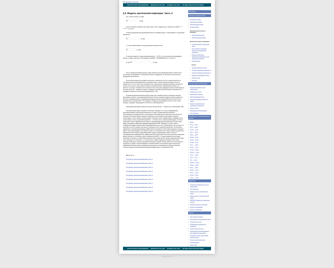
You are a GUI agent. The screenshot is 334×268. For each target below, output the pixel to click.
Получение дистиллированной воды (200, 219)
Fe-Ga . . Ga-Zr (194, 150)
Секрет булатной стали (196, 228)
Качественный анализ (198, 35)
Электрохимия (196, 61)
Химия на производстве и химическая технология (145, 8)
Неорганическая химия (196, 24)
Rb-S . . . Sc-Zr (194, 172)
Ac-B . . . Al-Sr (194, 124)
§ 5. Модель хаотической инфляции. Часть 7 (139, 183)
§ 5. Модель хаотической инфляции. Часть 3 (139, 167)
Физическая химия (195, 19)
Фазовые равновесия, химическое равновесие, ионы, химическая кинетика (201, 56)
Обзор (192, 122)
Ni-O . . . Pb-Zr (194, 167)
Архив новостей (194, 242)
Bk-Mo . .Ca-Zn (194, 137)
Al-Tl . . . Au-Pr (194, 127)
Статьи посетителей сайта (197, 240)
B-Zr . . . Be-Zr (194, 132)
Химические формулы (196, 94)
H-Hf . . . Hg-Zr (194, 155)
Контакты (169, 8)
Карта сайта (193, 245)
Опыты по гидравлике (196, 207)
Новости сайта (196, 78)
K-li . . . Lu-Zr (193, 160)
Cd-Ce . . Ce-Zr (194, 139)
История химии (194, 27)
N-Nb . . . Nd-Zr (194, 165)
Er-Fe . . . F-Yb (194, 147)
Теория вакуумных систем (199, 67)
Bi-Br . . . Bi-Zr (194, 134)
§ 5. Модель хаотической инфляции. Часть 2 (139, 163)
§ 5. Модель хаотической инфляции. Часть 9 (139, 191)
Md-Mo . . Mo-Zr (194, 162)
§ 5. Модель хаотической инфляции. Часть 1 (139, 159)
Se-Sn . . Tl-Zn (194, 175)
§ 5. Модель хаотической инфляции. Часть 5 (139, 175)
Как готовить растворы (196, 216)
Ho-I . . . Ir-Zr (193, 157)
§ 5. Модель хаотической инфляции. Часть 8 (139, 187)
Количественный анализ (199, 37)
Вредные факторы (173, 5)
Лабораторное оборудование (137, 5)
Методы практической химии (193, 5)
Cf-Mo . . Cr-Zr (194, 142)
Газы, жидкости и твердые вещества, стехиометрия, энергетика (199, 50)
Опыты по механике (196, 209)
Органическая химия (196, 22)
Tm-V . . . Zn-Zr (194, 177)
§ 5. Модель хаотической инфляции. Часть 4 (139, 171)
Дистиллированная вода (197, 97)
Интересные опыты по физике (198, 204)
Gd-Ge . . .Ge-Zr (194, 152)
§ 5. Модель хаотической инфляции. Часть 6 (139, 179)
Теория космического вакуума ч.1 (201, 70)
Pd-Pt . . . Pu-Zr (194, 170)
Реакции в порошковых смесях (200, 75)
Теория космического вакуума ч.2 (201, 72)
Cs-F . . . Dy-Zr (194, 144)
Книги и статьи (194, 108)
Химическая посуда (157, 5)
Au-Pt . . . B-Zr (194, 129)
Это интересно (194, 113)
